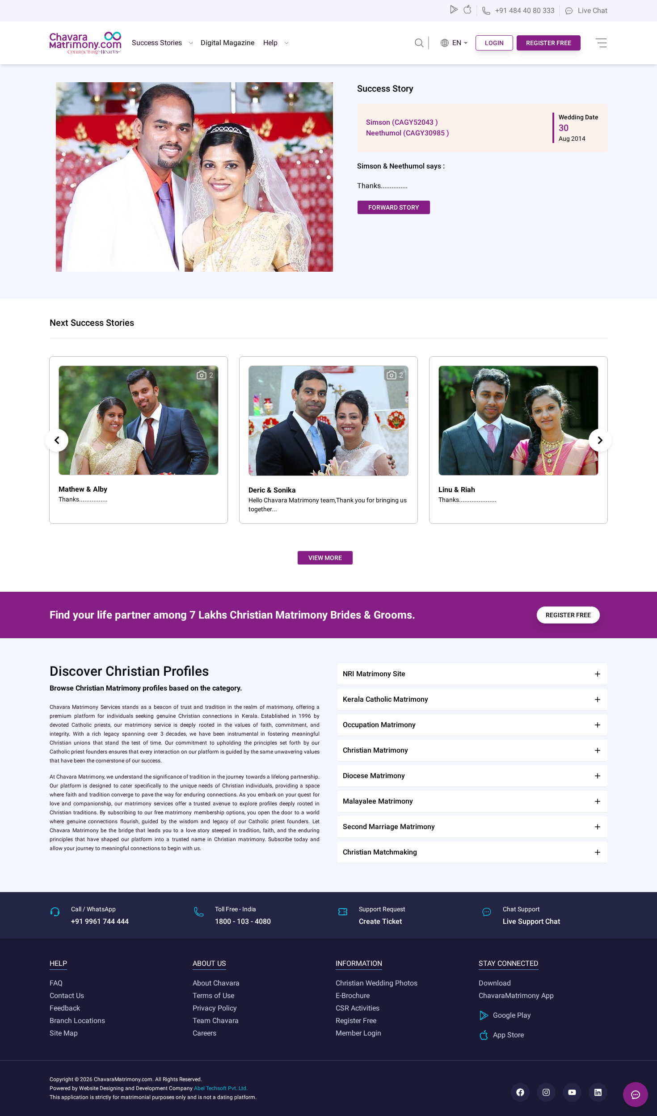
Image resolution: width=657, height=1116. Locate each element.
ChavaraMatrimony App (516, 995)
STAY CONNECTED (509, 963)
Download (495, 983)
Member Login (358, 1033)
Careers (204, 1033)
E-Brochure (353, 995)
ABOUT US (209, 963)
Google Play (512, 1015)
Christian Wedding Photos (376, 983)
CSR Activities (357, 1008)
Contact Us (67, 995)
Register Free (356, 1020)
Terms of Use (213, 995)
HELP (58, 963)
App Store (508, 1035)
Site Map (64, 1033)
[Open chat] (635, 1094)
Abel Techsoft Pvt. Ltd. (221, 1088)
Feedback (65, 1008)
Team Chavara (216, 1020)
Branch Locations (77, 1020)
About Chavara (216, 983)
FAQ (56, 983)
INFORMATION (359, 963)
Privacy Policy (215, 1008)
